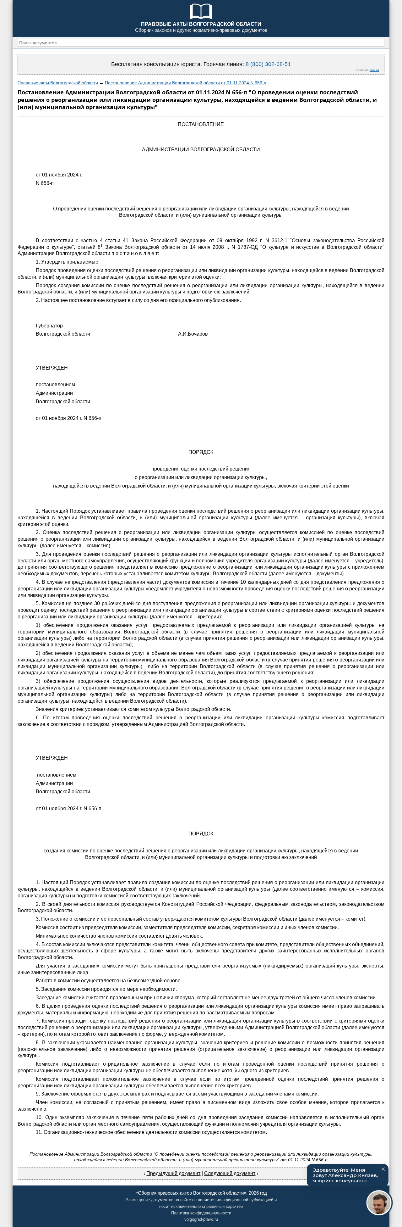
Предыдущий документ (173, 1173)
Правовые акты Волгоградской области (58, 82)
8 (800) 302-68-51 (268, 64)
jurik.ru (374, 70)
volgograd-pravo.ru (201, 1219)
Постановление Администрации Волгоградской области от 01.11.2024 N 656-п (185, 82)
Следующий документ (229, 1173)
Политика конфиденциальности (201, 1213)
